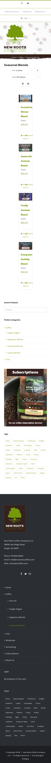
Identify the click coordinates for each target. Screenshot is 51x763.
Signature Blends (15, 339)
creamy (27, 450)
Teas (8, 359)
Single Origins (13, 333)
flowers (19, 455)
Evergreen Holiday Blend (26, 259)
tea (16, 478)
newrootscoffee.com (18, 563)
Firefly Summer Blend (25, 210)
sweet (42, 473)
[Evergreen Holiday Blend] (25, 246)
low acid (33, 459)
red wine (30, 468)
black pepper (18, 441)
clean (8, 450)
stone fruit (18, 473)
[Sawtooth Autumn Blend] (25, 147)
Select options (24, 137)
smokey (40, 468)
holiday (9, 459)
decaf (43, 450)
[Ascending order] (37, 70)
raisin (20, 468)
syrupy (8, 478)
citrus (37, 445)
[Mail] (30, 574)
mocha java (10, 468)
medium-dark (21, 464)
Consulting (11, 647)
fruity (28, 455)
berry (8, 441)
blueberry (31, 441)
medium (9, 464)
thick (23, 478)
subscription (31, 473)
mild (33, 464)
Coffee (9, 327)
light (17, 459)
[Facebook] (21, 574)
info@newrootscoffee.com (22, 559)
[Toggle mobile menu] (45, 27)
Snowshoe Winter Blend (26, 111)
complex (17, 450)
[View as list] (28, 83)
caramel (9, 445)
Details (28, 135)
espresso (9, 455)
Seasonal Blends (15, 346)
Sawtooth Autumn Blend (26, 161)
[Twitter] (25, 574)
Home (8, 587)
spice (8, 473)
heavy (36, 455)
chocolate (28, 445)
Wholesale (10, 640)
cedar (18, 445)
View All (12, 601)
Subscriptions (13, 353)
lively (24, 459)
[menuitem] (12, 11)
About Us (10, 660)
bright (41, 441)
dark (35, 450)
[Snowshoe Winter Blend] (25, 98)
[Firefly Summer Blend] (25, 197)
